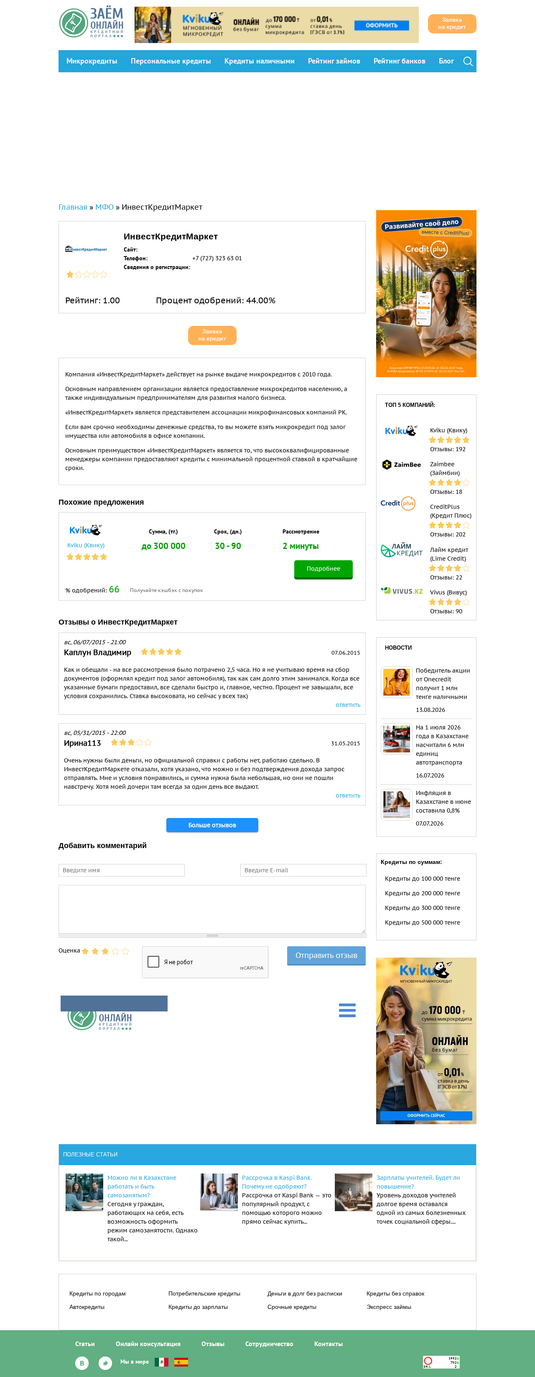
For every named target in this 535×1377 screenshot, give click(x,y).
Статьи (85, 1343)
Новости (398, 648)
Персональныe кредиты (171, 61)
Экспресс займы (389, 1306)
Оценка (69, 950)
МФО (104, 207)
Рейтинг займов (334, 61)
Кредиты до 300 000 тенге (422, 908)
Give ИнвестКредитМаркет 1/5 (85, 951)
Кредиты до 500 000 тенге (422, 922)
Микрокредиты (91, 61)
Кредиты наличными (259, 61)
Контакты (328, 1343)
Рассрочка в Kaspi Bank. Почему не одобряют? (277, 1182)
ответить (348, 705)
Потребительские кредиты (204, 1293)
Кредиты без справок (395, 1293)
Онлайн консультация (148, 1343)
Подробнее (323, 568)
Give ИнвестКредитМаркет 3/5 (105, 951)
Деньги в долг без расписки (305, 1293)
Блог (446, 61)
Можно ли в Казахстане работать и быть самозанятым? (141, 1186)
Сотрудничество (269, 1343)
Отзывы (212, 1343)
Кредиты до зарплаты (198, 1306)
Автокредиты (86, 1306)
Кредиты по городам (97, 1293)
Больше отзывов (212, 825)
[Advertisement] (267, 134)
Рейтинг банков (399, 61)
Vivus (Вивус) (448, 592)
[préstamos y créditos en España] (181, 1361)
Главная (73, 207)
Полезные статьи (90, 1154)
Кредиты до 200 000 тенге (422, 893)
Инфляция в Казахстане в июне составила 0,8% (443, 801)
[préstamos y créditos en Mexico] (161, 1361)
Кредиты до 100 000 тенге (422, 878)
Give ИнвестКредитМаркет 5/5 (125, 951)
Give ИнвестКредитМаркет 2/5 (95, 951)
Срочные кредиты (292, 1306)
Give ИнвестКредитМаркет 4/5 (115, 951)
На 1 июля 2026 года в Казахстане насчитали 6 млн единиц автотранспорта (442, 745)
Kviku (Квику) (85, 545)
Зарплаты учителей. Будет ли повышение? (418, 1182)
